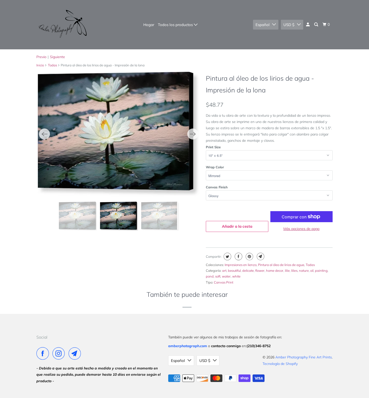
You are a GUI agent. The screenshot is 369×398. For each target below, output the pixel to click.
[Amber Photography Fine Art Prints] (62, 24)
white (236, 276)
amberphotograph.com (187, 346)
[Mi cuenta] (308, 24)
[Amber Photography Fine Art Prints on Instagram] (60, 353)
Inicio (40, 65)
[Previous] (44, 134)
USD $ (288, 24)
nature (304, 271)
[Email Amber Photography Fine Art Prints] (76, 353)
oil (312, 271)
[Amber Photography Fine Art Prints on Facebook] (43, 353)
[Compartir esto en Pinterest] (248, 256)
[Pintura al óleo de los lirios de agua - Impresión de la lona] (129, 134)
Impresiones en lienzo (241, 265)
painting (321, 271)
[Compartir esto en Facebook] (237, 256)
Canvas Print (223, 282)
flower (260, 271)
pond (210, 276)
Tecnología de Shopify (280, 363)
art (224, 271)
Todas (52, 65)
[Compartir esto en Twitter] (226, 256)
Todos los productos (176, 24)
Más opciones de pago (301, 228)
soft (217, 276)
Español (263, 24)
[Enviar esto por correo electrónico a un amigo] (260, 256)
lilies (294, 271)
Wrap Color (215, 167)
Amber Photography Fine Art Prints (303, 357)
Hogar (148, 24)
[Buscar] (316, 24)
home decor (274, 271)
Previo (41, 57)
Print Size (213, 147)
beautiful (234, 271)
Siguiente (57, 57)
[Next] (192, 134)
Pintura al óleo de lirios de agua (281, 265)
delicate (248, 271)
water (226, 276)
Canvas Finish (217, 187)
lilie (287, 271)
